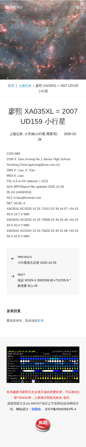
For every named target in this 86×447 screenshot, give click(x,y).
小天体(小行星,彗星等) (40, 134)
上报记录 (25, 85)
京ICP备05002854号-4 (60, 409)
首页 (11, 85)
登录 (40, 320)
